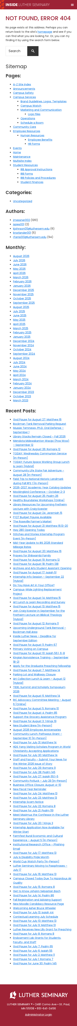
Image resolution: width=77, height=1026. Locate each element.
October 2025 (22, 298)
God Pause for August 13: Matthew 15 (36, 606)
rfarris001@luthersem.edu (29, 237)
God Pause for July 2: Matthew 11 (34, 955)
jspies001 (18, 224)
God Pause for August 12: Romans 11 (36, 623)
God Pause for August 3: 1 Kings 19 (34, 721)
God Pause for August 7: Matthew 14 (36, 670)
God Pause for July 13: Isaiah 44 (33, 912)
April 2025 (19, 324)
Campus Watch (31, 106)
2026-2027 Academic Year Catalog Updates (42, 487)
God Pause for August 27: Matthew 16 (37, 419)
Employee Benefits (40, 140)
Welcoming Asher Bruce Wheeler (34, 908)
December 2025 (23, 290)
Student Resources (25, 165)
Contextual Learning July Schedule (35, 917)
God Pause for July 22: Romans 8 (34, 806)
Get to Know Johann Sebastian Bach (37, 891)
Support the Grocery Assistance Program (40, 717)
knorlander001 (22, 233)
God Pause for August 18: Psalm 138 (35, 564)
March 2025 (20, 328)
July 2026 (19, 260)
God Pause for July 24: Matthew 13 (35, 793)
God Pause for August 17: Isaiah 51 (34, 572)
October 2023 (22, 396)
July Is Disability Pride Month (31, 857)
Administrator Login (38, 1014)
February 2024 (22, 383)
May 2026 (19, 269)
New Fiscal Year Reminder (29, 789)
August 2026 (21, 256)
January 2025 (21, 337)
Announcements (24, 89)
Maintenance (21, 157)
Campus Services (24, 97)
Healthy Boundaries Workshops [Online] (38, 500)
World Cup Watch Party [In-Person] (36, 861)
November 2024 (23, 345)
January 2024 (22, 388)
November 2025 (23, 294)
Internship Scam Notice (28, 802)
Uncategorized (22, 201)
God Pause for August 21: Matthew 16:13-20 (40, 526)
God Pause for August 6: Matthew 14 (36, 696)
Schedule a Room (32, 123)
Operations (28, 118)
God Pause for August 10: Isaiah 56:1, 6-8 (39, 653)
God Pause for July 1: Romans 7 (33, 959)
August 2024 (21, 358)
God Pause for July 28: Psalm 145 (34, 772)
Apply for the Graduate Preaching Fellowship (42, 666)
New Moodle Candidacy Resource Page (38, 904)
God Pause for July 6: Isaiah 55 (32, 951)
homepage (45, 32)
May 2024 (19, 371)
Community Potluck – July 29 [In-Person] (40, 781)
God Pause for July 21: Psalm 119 (33, 810)
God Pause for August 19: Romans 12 (36, 560)
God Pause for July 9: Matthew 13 (34, 925)
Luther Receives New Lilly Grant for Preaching (42, 929)
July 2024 (19, 362)
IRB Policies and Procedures (38, 178)
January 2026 (22, 286)
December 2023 (23, 392)
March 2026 (20, 277)
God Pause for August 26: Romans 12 (36, 449)
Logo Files (34, 114)
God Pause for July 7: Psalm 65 (33, 946)
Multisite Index (22, 161)
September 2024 (24, 354)
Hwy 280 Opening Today (29, 530)
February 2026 (22, 281)
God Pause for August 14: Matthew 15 (37, 598)
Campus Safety (23, 93)
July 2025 (19, 311)
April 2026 (19, 273)
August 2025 (21, 307)
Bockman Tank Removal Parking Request (39, 424)
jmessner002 (21, 220)
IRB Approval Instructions (36, 169)
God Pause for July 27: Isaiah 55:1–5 (35, 776)
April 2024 (19, 375)
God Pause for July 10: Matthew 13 (34, 921)
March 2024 (21, 379)
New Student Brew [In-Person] (32, 725)
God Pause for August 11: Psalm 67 (35, 645)
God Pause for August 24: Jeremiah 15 (37, 513)
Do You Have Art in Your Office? (34, 585)
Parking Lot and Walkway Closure (34, 674)
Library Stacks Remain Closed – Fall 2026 (39, 436)
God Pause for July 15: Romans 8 (34, 887)
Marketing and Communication (41, 110)
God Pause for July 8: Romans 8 (33, 934)
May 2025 (19, 320)
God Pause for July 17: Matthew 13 (34, 853)
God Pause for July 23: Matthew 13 (35, 798)
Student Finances (32, 182)
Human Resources (32, 135)
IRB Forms (27, 174)
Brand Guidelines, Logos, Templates (44, 101)
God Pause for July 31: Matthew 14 (35, 742)
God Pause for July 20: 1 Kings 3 (33, 823)
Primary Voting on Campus (30, 649)
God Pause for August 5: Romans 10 (36, 708)
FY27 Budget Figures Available (32, 517)
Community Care (24, 127)
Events (17, 148)
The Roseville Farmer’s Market (32, 521)
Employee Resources (26, 131)
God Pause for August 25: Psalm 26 (35, 496)
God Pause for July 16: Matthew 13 (34, 874)
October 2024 (22, 349)
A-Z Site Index (22, 84)
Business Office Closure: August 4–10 (37, 785)
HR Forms (34, 144)
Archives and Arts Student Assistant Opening (42, 568)
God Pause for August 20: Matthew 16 (37, 551)
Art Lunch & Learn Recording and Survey (39, 602)
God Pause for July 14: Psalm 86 (33, 895)
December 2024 (23, 341)
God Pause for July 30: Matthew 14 (35, 755)
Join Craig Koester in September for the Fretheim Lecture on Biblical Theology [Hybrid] (39, 615)
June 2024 (20, 366)
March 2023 (20, 400)
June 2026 (20, 264)
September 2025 (24, 303)
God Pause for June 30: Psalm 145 (35, 963)
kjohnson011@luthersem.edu (31, 228)
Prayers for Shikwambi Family (32, 555)
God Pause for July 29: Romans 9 (34, 768)
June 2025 (19, 315)
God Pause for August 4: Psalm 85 (35, 713)
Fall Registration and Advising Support (37, 900)
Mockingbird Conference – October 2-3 (39, 492)
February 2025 (22, 332)
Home (17, 152)
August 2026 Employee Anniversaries (37, 730)
